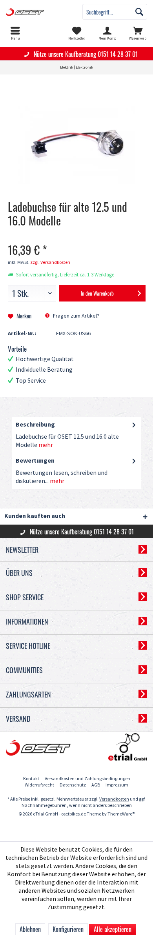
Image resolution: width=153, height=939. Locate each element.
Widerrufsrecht (39, 785)
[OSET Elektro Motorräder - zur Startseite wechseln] (38, 12)
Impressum (117, 785)
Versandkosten (114, 799)
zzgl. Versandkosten (50, 262)
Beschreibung (35, 425)
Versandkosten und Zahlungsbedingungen (87, 779)
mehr (45, 445)
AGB (95, 785)
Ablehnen (30, 929)
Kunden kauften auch (34, 516)
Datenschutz (73, 785)
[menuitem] (15, 33)
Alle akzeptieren (112, 929)
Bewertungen (35, 461)
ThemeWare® (121, 814)
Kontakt (31, 779)
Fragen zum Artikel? (75, 315)
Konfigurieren (68, 929)
